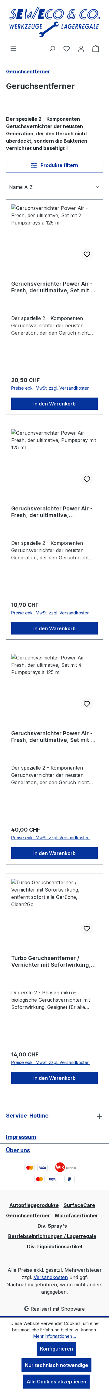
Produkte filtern (58, 165)
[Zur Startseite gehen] (54, 22)
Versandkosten (51, 1277)
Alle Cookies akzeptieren (56, 1382)
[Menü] (13, 48)
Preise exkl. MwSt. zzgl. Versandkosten (50, 388)
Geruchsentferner (28, 1215)
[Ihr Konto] (81, 48)
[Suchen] (52, 48)
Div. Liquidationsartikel (54, 1246)
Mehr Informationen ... (54, 1336)
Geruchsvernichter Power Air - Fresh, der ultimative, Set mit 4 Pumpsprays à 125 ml (52, 736)
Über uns (18, 1150)
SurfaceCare (79, 1205)
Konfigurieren (56, 1349)
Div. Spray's (52, 1226)
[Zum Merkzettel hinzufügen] (87, 254)
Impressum (21, 1137)
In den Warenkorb (54, 404)
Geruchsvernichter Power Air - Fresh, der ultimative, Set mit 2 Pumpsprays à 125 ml (52, 287)
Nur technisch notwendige (56, 1365)
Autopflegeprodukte (34, 1205)
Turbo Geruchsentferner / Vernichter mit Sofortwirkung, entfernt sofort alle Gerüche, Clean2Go (51, 961)
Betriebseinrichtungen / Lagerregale (52, 1236)
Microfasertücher (76, 1215)
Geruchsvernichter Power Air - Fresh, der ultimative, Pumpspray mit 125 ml (52, 512)
